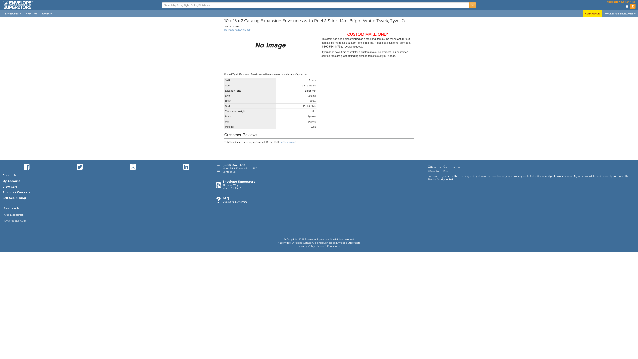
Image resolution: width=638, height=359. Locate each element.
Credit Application (14, 215)
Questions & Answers (234, 201)
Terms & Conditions (328, 246)
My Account (11, 181)
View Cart (9, 186)
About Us (9, 175)
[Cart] (627, 6)
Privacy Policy (307, 246)
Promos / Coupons (16, 192)
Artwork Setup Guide (15, 221)
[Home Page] (17, 4)
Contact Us (228, 171)
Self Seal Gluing (14, 198)
